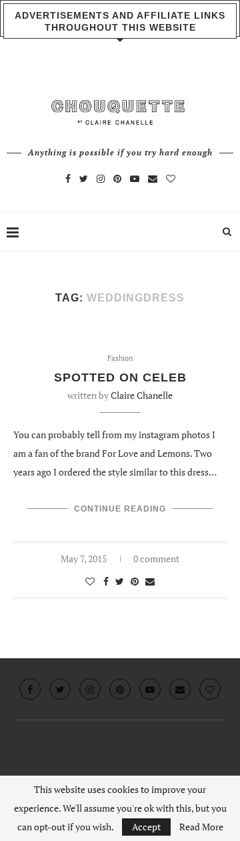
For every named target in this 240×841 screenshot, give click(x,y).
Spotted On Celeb (120, 377)
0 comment (156, 558)
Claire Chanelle (142, 395)
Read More (201, 827)
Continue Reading (120, 509)
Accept (146, 826)
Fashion (120, 358)
